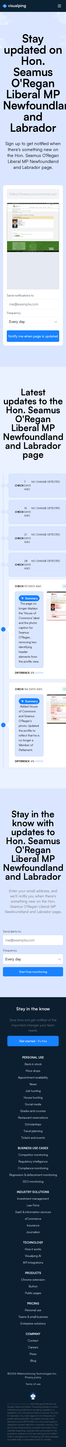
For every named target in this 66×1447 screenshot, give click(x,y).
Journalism (33, 1232)
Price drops (33, 1071)
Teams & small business (33, 1317)
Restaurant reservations (33, 1117)
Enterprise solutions (33, 1323)
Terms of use (33, 1384)
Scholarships (33, 1124)
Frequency (14, 313)
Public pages (33, 1293)
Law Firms (33, 1205)
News (33, 1084)
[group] (33, 227)
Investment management (33, 1198)
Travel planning (33, 1131)
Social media (33, 1104)
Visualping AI (33, 1256)
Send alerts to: (12, 931)
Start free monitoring (33, 972)
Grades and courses (33, 1111)
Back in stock (33, 1064)
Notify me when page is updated (33, 336)
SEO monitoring (33, 1181)
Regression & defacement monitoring (33, 1175)
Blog (33, 1360)
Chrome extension (33, 1279)
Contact (33, 1340)
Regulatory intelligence (33, 1161)
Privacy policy (33, 1377)
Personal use (33, 1310)
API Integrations (33, 1262)
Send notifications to (20, 295)
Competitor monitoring (33, 1155)
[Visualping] (14, 6)
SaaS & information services (33, 1212)
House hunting (33, 1097)
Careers (33, 1347)
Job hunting (33, 1091)
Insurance (33, 1225)
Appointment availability (33, 1077)
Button (33, 1286)
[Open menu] (59, 6)
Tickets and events (33, 1138)
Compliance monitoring (33, 1168)
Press (33, 1354)
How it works (33, 1249)
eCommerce (33, 1219)
